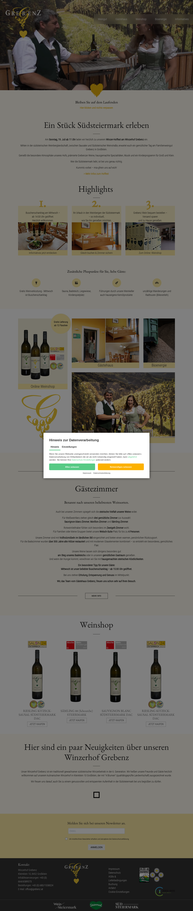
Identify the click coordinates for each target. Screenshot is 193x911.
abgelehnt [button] (132, 457)
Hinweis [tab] (55, 447)
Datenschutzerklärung (101, 473)
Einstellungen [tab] (69, 447)
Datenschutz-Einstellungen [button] (84, 460)
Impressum (87, 473)
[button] (72, 467)
